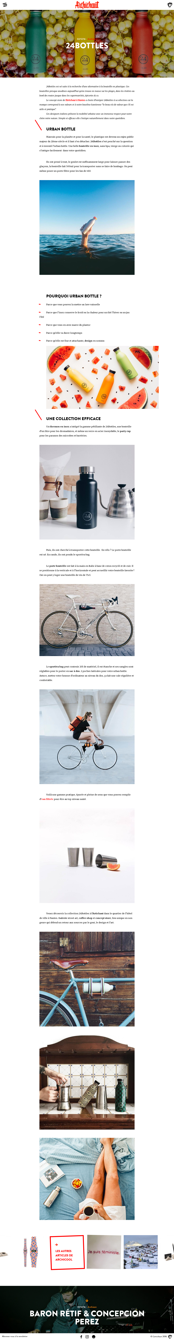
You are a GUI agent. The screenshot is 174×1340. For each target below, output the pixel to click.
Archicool (92, 39)
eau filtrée (47, 799)
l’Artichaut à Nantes (75, 100)
